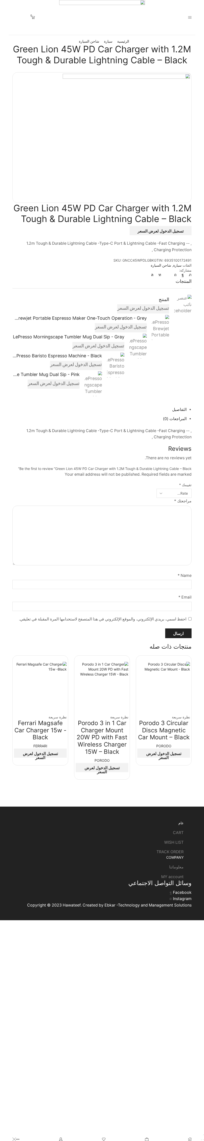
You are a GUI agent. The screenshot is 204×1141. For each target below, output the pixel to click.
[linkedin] (160, 275)
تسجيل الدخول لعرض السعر (161, 230)
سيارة (108, 41)
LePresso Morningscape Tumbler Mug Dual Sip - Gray (68, 336)
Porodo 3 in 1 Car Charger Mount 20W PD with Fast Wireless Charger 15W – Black (102, 737)
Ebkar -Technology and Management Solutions (148, 905)
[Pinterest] (175, 275)
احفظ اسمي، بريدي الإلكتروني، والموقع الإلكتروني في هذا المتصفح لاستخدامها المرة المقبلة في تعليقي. (102, 619)
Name (185, 575)
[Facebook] (182, 275)
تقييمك (185, 485)
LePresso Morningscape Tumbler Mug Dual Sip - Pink (46, 374)
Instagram (182, 898)
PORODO (163, 746)
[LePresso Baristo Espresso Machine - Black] (115, 365)
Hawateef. (72, 905)
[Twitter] (189, 275)
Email (185, 597)
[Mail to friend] (168, 275)
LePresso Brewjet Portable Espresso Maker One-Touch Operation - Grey (79, 318)
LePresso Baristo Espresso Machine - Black (57, 355)
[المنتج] (183, 305)
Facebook (182, 892)
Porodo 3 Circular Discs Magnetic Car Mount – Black (164, 730)
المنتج (164, 299)
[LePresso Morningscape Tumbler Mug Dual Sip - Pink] (93, 383)
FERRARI (40, 746)
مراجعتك (183, 501)
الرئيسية (123, 41)
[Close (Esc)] (203, 1134)
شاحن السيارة (89, 41)
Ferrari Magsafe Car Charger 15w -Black (40, 730)
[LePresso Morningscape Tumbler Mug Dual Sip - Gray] (138, 346)
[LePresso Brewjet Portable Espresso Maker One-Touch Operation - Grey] (160, 327)
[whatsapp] (153, 275)
